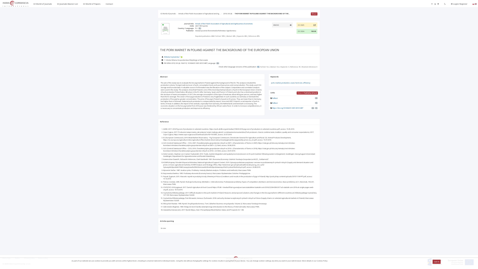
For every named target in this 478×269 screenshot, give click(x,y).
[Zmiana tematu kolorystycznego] (445, 4)
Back (315, 14)
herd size (298, 83)
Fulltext (275, 98)
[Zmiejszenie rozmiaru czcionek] (431, 4)
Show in (307, 93)
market (278, 83)
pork (273, 83)
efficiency (306, 83)
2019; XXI (227, 13)
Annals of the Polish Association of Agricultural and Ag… (199, 13)
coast (292, 83)
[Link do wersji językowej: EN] (476, 4)
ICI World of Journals (168, 13)
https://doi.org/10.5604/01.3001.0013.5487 (287, 108)
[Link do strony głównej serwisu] (15, 3)
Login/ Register (460, 4)
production (285, 83)
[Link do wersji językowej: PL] (473, 4)
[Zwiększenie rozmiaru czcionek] (439, 4)
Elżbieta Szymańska (171, 57)
